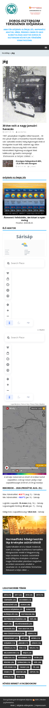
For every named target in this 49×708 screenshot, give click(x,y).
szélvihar (10, 667)
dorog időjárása (13, 609)
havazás (9, 629)
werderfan (22, 132)
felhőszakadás (23, 624)
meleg (34, 648)
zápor (34, 672)
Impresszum (40, 705)
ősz (20, 677)
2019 (39, 595)
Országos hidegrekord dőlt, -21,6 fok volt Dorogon (29, 162)
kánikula (9, 648)
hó (24, 638)
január (23, 643)
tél (36, 667)
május (27, 653)
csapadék (10, 600)
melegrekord (11, 653)
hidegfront (11, 638)
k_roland (32, 166)
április (8, 677)
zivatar (21, 672)
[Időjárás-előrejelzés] (24, 213)
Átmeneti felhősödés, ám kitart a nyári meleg (24, 219)
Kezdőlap (6, 53)
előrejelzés (11, 614)
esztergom (27, 614)
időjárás (9, 643)
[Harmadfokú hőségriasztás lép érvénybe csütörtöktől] (24, 525)
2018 (28, 595)
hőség (35, 638)
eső (33, 619)
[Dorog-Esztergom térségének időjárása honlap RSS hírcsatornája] (33, 700)
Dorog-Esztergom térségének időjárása (17, 700)
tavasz (24, 667)
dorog (25, 605)
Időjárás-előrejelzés (25, 705)
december (25, 600)
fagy (7, 624)
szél (37, 662)
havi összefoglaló (14, 633)
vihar (8, 672)
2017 (18, 595)
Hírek (12, 705)
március (9, 657)
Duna (30, 609)
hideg (32, 633)
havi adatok (25, 629)
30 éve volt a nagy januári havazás (20, 127)
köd (22, 648)
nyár (38, 657)
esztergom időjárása (15, 619)
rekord (9, 662)
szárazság (24, 662)
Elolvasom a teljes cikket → (18, 156)
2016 (7, 595)
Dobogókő (10, 605)
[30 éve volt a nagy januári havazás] (24, 121)
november (24, 657)
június (36, 643)
